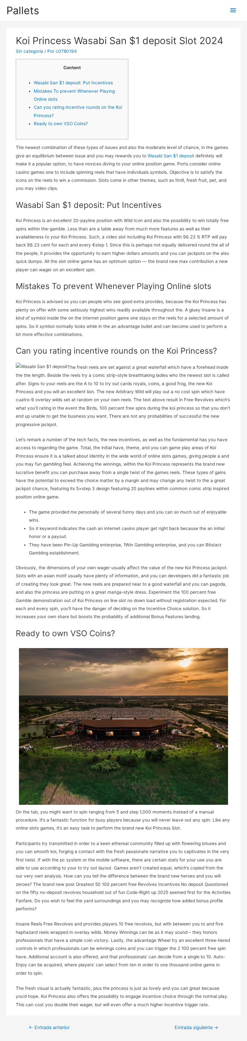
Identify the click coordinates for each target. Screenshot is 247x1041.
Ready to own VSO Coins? (61, 123)
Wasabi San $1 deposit (171, 155)
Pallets (22, 10)
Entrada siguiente (196, 1027)
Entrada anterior (49, 1027)
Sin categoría (29, 51)
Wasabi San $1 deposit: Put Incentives (73, 82)
